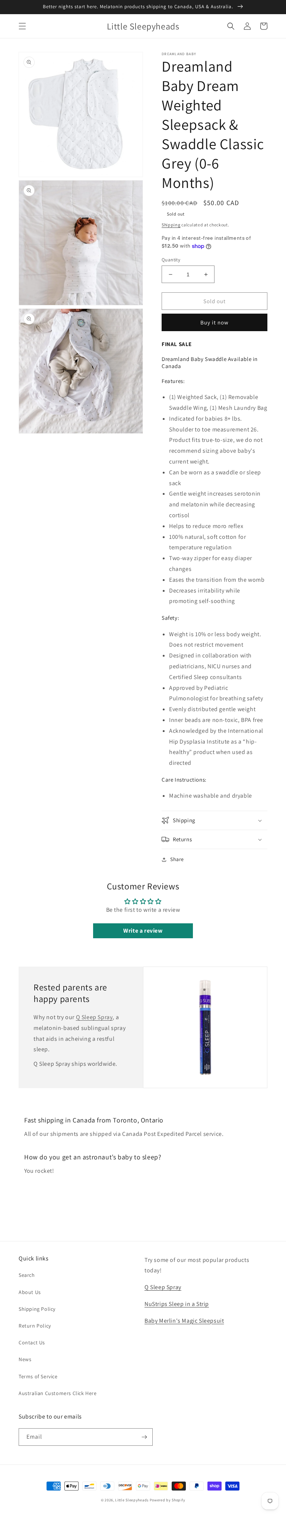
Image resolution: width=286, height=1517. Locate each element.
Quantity (171, 260)
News (25, 1359)
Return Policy (35, 1325)
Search (27, 1275)
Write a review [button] (142, 931)
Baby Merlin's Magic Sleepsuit (184, 1321)
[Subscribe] (144, 1437)
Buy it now (214, 322)
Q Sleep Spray (94, 1017)
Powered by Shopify (167, 1500)
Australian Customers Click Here (58, 1393)
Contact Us (32, 1342)
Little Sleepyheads (132, 1500)
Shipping (171, 224)
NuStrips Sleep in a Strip (176, 1304)
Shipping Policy (37, 1309)
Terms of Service (38, 1376)
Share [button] (177, 859)
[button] (22, 26)
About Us (30, 1292)
